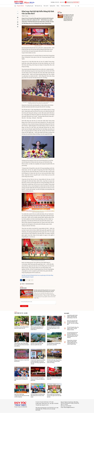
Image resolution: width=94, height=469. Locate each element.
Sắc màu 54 (46, 5)
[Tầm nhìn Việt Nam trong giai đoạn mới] (54, 372)
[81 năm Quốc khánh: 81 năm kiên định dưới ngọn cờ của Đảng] (54, 321)
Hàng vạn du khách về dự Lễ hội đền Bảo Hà (21, 360)
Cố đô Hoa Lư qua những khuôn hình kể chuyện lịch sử (21, 327)
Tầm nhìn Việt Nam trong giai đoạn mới (54, 378)
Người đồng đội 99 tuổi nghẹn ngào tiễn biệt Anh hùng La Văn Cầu (72, 316)
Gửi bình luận (24, 306)
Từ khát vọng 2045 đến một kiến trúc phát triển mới (37, 344)
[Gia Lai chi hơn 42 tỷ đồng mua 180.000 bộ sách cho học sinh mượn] (38, 388)
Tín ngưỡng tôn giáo (29, 5)
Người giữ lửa (52, 5)
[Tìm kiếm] (75, 5)
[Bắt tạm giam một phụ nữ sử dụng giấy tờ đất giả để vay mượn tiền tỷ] (38, 321)
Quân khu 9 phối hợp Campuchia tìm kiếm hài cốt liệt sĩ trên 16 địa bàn (21, 395)
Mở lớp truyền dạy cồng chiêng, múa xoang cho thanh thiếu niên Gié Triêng (54, 361)
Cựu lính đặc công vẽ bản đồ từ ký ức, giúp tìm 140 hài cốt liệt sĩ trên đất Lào (21, 345)
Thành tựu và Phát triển (65, 5)
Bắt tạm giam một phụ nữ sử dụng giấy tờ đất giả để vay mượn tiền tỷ (37, 328)
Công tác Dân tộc (20, 5)
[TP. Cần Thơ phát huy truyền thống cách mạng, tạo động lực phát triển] (38, 372)
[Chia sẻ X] (24, 280)
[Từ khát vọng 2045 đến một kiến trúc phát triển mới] (38, 337)
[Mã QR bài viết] (18, 27)
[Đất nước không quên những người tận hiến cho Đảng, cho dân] (21, 372)
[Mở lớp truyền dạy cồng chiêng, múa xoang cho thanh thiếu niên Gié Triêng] (54, 354)
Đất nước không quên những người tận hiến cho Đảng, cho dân (21, 379)
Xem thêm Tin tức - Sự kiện (20, 313)
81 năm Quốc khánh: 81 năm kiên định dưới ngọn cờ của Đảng (53, 328)
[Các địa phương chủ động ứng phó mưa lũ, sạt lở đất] (54, 337)
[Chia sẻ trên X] (18, 20)
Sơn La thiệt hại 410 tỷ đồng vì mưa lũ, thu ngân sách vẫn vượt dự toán (54, 395)
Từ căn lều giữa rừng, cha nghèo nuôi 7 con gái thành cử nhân (73, 328)
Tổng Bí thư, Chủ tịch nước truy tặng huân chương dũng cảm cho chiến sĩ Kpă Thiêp (72, 342)
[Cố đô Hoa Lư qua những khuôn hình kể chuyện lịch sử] (21, 321)
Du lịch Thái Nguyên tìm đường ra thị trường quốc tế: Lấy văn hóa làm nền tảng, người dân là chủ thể (38, 361)
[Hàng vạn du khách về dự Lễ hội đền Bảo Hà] (21, 354)
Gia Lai (23, 283)
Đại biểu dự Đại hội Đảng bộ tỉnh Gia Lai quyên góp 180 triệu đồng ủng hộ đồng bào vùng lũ (44, 291)
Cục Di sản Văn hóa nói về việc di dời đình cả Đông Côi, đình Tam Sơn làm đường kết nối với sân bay (72, 335)
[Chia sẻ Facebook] (18, 17)
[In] (29, 280)
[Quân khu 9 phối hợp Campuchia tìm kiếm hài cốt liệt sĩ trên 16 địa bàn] (21, 388)
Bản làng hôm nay (38, 5)
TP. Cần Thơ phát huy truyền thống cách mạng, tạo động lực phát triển (38, 379)
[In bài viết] (18, 24)
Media (58, 5)
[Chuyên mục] (78, 5)
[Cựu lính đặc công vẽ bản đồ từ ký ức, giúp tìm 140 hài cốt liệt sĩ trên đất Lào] (21, 337)
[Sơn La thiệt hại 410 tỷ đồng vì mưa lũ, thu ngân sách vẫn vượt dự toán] (54, 388)
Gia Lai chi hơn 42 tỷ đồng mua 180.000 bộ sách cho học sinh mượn (38, 395)
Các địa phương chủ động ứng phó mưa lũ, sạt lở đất (53, 344)
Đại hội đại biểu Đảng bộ (29, 283)
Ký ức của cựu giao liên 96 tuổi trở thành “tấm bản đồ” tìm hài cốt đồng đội (72, 322)
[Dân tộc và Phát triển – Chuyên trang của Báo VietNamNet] (18, 2)
